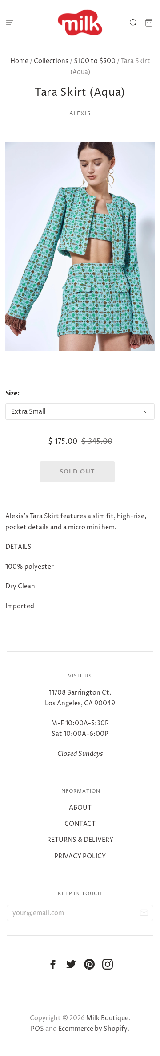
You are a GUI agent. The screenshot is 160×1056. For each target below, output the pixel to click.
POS (37, 1029)
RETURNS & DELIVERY (80, 840)
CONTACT (80, 824)
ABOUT (80, 807)
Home (19, 61)
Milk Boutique (107, 1018)
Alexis (80, 113)
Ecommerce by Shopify (93, 1029)
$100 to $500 (95, 61)
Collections (51, 61)
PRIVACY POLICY (80, 856)
